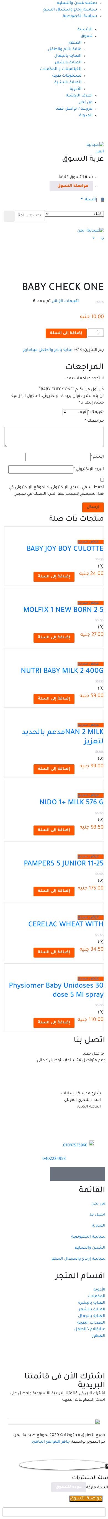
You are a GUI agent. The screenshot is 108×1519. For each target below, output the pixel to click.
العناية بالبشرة (67, 82)
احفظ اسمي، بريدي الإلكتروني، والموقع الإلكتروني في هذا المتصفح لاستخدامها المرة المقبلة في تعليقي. (56, 490)
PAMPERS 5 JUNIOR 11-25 (64, 864)
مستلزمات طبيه (66, 76)
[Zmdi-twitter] (84, 1174)
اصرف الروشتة (79, 96)
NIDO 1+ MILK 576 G (71, 803)
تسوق (86, 36)
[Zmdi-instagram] (57, 1174)
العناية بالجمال (67, 56)
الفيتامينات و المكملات (60, 69)
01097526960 (75, 1146)
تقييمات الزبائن (65, 301)
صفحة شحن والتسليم (77, 3)
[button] (92, 200)
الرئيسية (85, 30)
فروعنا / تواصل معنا (73, 109)
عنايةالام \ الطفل (89, 1329)
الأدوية (75, 89)
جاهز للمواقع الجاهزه (51, 1442)
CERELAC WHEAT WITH (66, 925)
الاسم (97, 457)
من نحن (85, 102)
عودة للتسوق (69, 1487)
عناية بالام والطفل (64, 49)
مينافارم (30, 350)
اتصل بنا (97, 1215)
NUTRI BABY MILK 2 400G (62, 672)
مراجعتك (94, 421)
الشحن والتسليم (90, 1248)
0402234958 (54, 1159)
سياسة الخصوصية (80, 16)
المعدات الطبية (91, 1323)
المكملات (96, 1296)
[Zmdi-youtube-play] (71, 1174)
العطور (74, 43)
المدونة (85, 116)
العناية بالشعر (68, 63)
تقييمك (96, 412)
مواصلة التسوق (72, 186)
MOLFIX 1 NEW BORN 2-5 (63, 611)
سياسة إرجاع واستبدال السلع (70, 10)
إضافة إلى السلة (66, 333)
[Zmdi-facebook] (98, 1174)
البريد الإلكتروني (88, 469)
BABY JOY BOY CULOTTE (65, 549)
